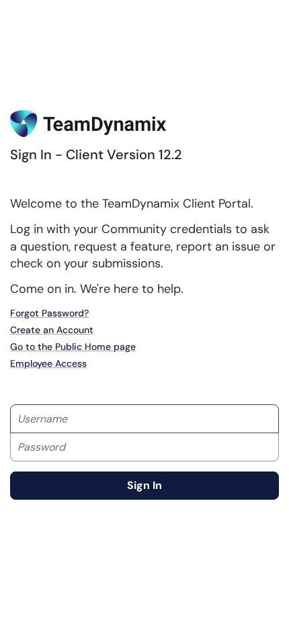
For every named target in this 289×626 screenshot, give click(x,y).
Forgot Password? (49, 313)
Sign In (144, 485)
